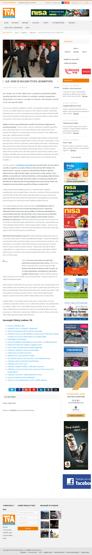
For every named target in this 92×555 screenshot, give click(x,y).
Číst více (85, 96)
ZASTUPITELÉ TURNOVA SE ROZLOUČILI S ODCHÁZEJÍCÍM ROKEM (29, 358)
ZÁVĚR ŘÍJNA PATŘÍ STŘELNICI (17, 339)
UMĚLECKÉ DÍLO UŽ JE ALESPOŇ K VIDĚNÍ (21, 356)
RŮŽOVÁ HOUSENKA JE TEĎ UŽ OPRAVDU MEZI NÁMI (25, 331)
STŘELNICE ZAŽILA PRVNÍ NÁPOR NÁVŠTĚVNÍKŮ (23, 361)
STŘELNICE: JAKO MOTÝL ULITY (17, 364)
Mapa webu (85, 552)
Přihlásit (48, 3)
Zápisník (25, 23)
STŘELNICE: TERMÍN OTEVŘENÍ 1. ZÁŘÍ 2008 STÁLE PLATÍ (26, 367)
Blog (28, 28)
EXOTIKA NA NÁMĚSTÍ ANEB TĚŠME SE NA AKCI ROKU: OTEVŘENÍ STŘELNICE (32, 342)
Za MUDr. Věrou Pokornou (72, 88)
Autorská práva (59, 552)
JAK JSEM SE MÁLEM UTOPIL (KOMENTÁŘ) (21, 377)
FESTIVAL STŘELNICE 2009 (16, 326)
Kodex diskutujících (72, 552)
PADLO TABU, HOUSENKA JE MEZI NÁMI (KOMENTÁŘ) (25, 348)
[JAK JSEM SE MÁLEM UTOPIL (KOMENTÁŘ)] (31, 59)
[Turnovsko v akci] (9, 12)
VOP (40, 552)
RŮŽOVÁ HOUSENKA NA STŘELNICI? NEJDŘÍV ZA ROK (25, 345)
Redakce (23, 552)
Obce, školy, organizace (13, 28)
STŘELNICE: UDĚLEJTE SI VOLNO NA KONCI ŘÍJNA (23, 350)
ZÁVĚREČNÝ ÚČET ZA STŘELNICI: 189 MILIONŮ (22, 329)
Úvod (6, 23)
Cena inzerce (32, 552)
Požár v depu (67, 143)
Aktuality (15, 23)
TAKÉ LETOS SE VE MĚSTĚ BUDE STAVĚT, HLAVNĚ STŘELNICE (27, 380)
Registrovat (56, 3)
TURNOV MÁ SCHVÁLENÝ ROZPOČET (20, 353)
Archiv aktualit (76, 157)
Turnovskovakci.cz (17, 550)
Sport (45, 23)
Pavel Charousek (9, 403)
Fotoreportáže (58, 23)
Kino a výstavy (76, 48)
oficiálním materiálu (24, 165)
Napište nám (48, 552)
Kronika (72, 23)
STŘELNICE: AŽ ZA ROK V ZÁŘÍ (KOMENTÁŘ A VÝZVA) (25, 375)
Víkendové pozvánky (70, 123)
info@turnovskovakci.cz (33, 550)
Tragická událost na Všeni (27, 3)
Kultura (36, 23)
